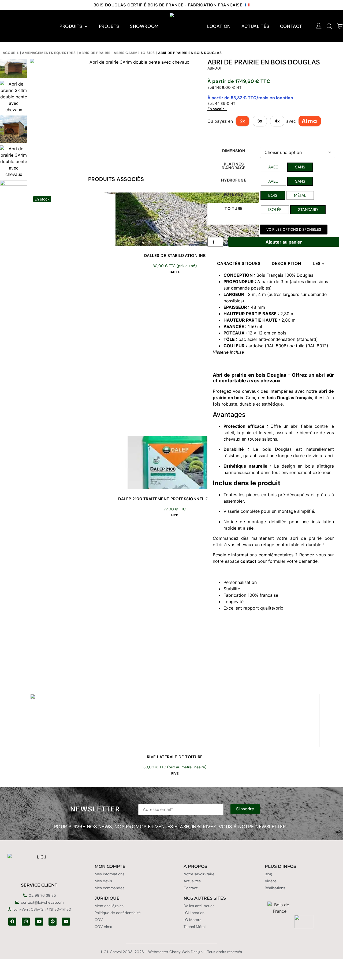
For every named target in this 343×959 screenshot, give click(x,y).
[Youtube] (39, 922)
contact (248, 561)
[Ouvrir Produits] (86, 26)
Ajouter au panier (284, 242)
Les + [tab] (319, 263)
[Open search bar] (329, 26)
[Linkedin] (66, 922)
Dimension (233, 151)
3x (259, 121)
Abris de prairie (95, 53)
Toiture (234, 208)
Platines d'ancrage (234, 166)
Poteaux (234, 194)
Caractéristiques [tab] (239, 263)
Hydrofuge (234, 180)
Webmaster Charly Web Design (175, 951)
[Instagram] (26, 922)
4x (277, 121)
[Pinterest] (53, 922)
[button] (293, 229)
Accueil (11, 53)
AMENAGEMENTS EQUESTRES (49, 53)
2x (242, 121)
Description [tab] (286, 263)
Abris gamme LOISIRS (134, 53)
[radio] (273, 167)
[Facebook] (12, 922)
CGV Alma (103, 926)
